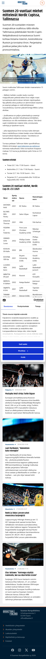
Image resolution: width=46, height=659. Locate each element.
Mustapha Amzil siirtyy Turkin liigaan (20, 393)
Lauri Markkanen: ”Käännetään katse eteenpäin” (17, 449)
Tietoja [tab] (38, 306)
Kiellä (23, 357)
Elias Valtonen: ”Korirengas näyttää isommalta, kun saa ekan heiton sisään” (21, 574)
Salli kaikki (23, 344)
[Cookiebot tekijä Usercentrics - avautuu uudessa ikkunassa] (33, 300)
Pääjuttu (8, 390)
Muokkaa (21, 351)
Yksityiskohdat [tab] (23, 306)
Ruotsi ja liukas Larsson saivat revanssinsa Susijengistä (17, 514)
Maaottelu (9, 509)
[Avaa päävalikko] (3, 3)
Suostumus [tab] (8, 306)
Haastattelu (9, 444)
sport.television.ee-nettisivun (29, 146)
